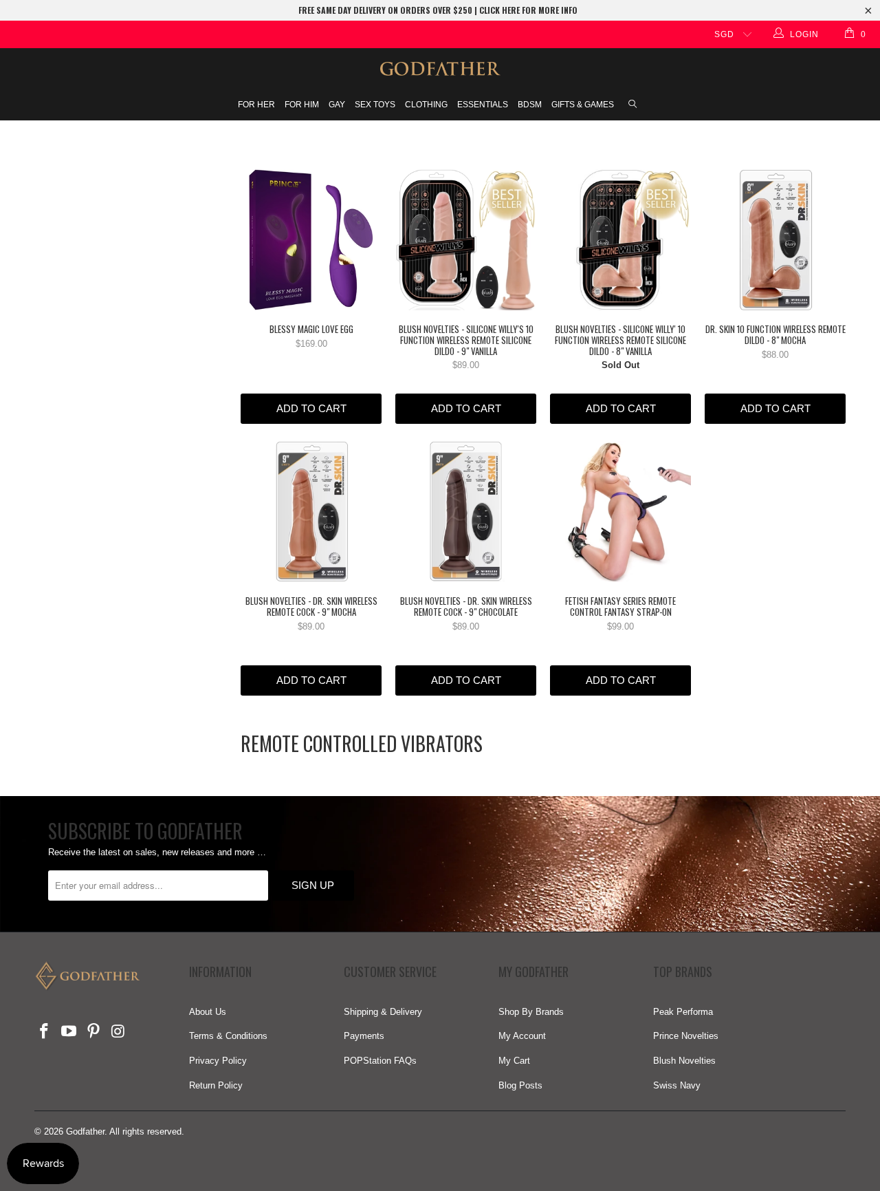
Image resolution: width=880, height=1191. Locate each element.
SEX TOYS (375, 104)
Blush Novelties (684, 1060)
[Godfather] (440, 68)
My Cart (514, 1060)
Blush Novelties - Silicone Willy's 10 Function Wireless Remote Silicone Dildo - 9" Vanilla (465, 239)
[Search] (632, 105)
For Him (302, 104)
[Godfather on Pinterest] (93, 1032)
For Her (256, 104)
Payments (364, 1036)
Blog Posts (520, 1085)
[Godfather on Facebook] (44, 1032)
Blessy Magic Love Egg (311, 239)
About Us (207, 1012)
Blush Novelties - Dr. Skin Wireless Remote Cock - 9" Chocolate (465, 511)
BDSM (530, 104)
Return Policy (216, 1085)
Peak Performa (683, 1012)
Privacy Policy (218, 1060)
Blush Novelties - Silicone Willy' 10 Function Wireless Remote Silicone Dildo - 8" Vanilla (620, 239)
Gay (337, 104)
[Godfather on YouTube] (69, 1032)
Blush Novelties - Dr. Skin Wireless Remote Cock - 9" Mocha (311, 511)
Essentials (482, 104)
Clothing (426, 104)
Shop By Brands (531, 1012)
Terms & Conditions (228, 1036)
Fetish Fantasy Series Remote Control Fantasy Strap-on (620, 511)
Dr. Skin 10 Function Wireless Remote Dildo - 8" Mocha (775, 239)
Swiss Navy (677, 1085)
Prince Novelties (685, 1036)
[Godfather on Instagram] (118, 1032)
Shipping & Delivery (383, 1012)
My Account (522, 1036)
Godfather (85, 1131)
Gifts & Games (582, 104)
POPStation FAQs (380, 1060)
